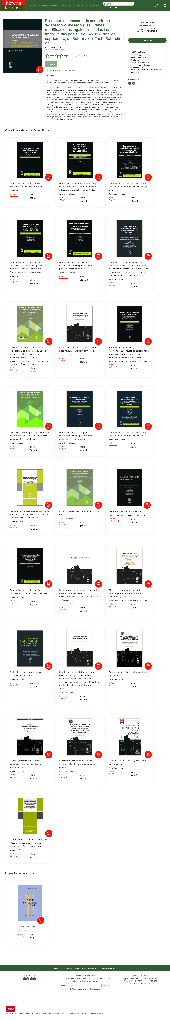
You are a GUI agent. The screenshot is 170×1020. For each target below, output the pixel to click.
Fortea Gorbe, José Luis (35, 361)
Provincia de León (90, 5)
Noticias (76, 5)
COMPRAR (147, 40)
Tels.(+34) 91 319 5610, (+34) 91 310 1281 (140, 981)
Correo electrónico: (67, 985)
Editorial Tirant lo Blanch (56, 49)
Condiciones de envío (109, 968)
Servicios (65, 5)
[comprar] (48, 142)
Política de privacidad (90, 968)
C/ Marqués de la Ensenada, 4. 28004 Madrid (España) (140, 979)
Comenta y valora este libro (79, 56)
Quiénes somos (57, 968)
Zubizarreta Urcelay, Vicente (137, 361)
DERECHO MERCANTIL (147, 70)
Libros (33, 5)
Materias (55, 5)
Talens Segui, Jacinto (29, 364)
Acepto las (86, 989)
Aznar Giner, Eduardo (54, 47)
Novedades (43, 5)
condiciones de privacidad (90, 989)
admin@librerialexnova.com (140, 983)
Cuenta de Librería (73, 968)
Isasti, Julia (22, 931)
